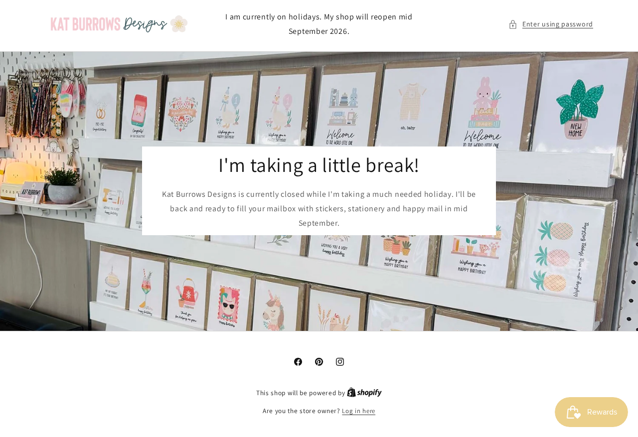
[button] (550, 24)
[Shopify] (364, 393)
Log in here (358, 411)
